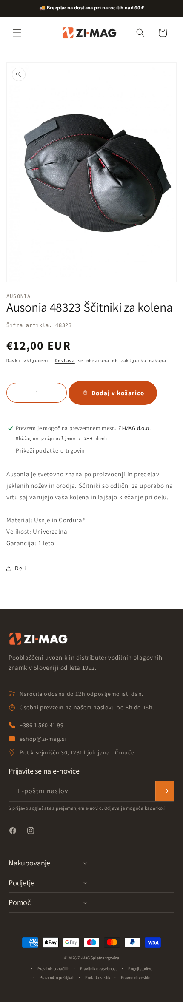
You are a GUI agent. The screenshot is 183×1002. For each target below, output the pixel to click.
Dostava (65, 360)
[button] (17, 32)
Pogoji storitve (140, 968)
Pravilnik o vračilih (53, 968)
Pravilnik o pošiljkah (57, 977)
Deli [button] (20, 568)
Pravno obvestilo (135, 977)
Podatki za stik (97, 977)
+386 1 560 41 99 (42, 725)
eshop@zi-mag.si (43, 739)
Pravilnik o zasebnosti (98, 968)
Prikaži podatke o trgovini (51, 450)
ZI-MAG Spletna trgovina (98, 958)
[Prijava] (164, 791)
